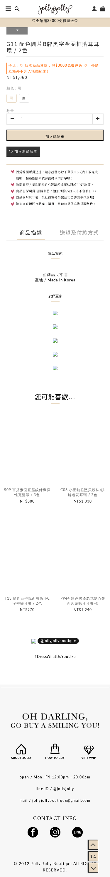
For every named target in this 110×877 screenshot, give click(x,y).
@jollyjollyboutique (58, 641)
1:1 (93, 856)
